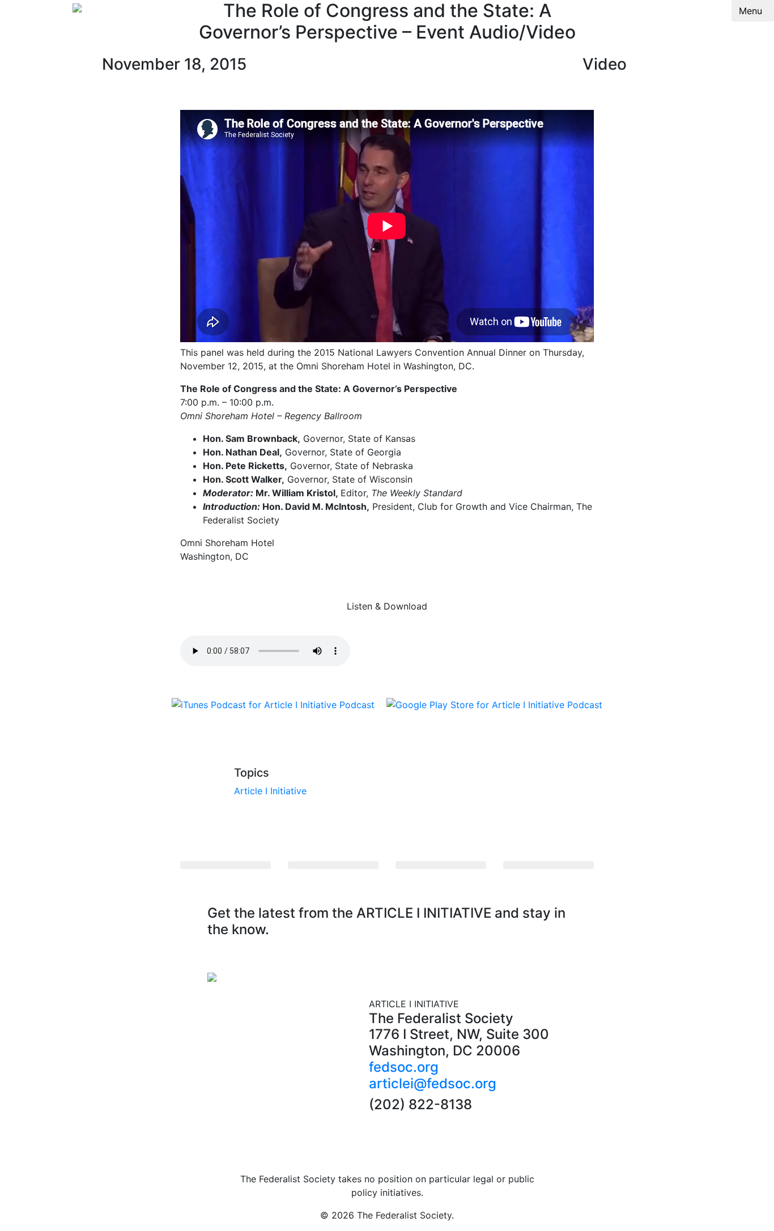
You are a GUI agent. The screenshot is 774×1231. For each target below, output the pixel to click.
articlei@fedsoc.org (432, 1083)
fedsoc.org (404, 1067)
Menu (750, 10)
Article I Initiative (270, 790)
